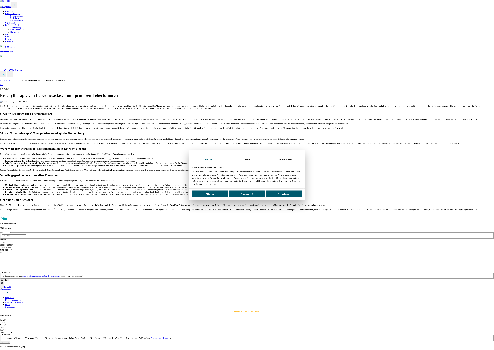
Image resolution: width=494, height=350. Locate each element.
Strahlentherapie (16, 16)
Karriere (8, 39)
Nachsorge (14, 32)
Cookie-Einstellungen (14, 302)
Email (3, 240)
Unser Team (10, 23)
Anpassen (245, 194)
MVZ (7, 34)
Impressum (9, 298)
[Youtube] (4, 293)
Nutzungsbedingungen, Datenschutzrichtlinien (41, 276)
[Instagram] (7, 293)
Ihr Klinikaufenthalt (13, 25)
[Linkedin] (5, 219)
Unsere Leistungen (12, 13)
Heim (2, 80)
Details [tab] (247, 159)
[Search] (3, 74)
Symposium (10, 307)
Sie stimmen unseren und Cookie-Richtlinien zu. (44, 276)
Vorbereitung (15, 27)
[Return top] (2, 286)
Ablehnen (210, 194)
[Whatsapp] (1, 219)
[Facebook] (3, 219)
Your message (6, 250)
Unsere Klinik (11, 11)
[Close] (14, 5)
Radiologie (14, 18)
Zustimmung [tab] (208, 159)
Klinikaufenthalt (16, 30)
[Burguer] (10, 74)
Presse (7, 304)
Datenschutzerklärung (159, 338)
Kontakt (19, 70)
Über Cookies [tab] (285, 159)
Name (3, 325)
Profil (3, 330)
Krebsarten (9, 41)
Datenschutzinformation (15, 300)
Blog (7, 37)
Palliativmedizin (16, 20)
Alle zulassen (284, 194)
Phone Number (6, 245)
